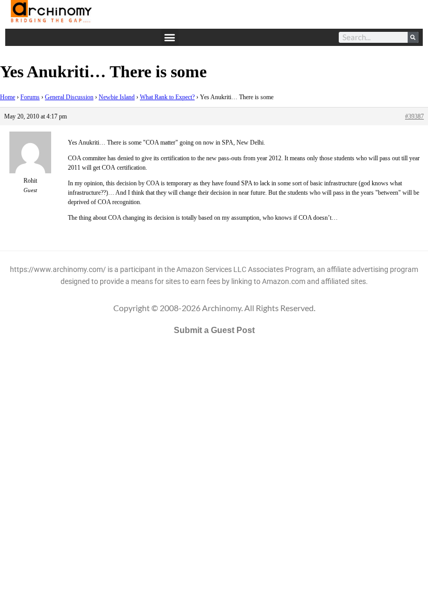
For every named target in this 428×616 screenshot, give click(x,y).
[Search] (413, 37)
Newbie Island (117, 97)
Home (7, 97)
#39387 (414, 116)
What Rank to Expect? (167, 97)
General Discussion (69, 97)
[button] (170, 37)
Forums (30, 97)
